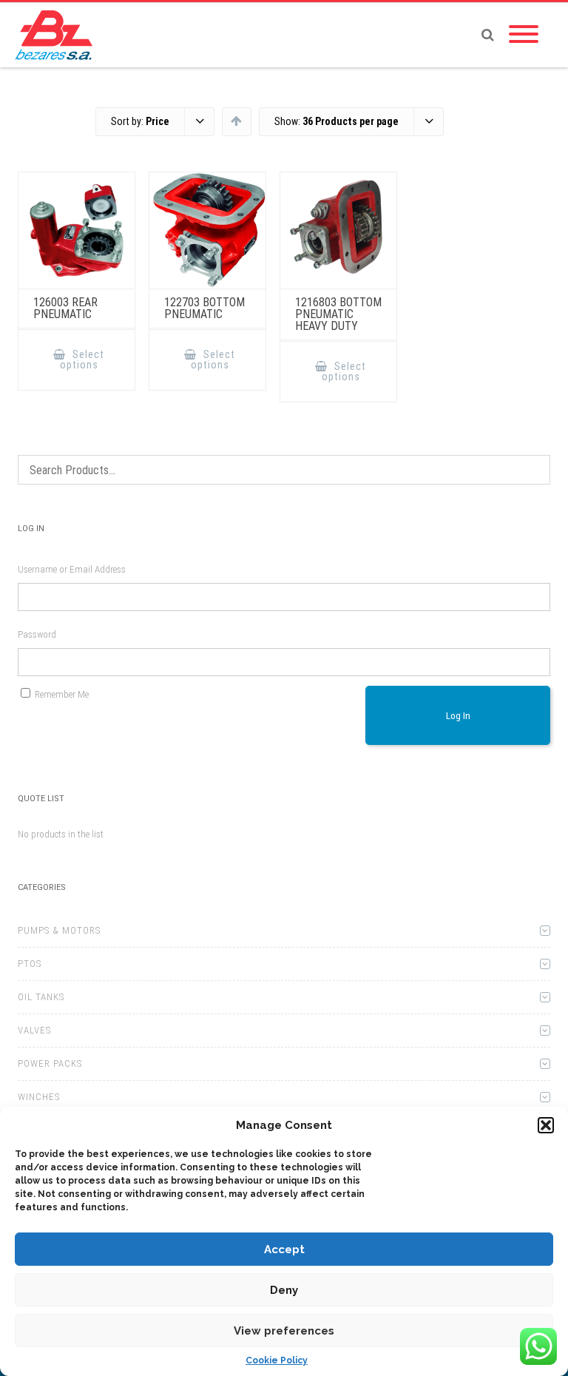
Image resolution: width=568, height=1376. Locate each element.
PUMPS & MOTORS (59, 930)
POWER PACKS (50, 1063)
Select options (82, 359)
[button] (545, 1125)
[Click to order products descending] (236, 121)
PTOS (29, 963)
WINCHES (39, 1096)
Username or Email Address (72, 569)
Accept (284, 1249)
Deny (284, 1290)
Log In (458, 715)
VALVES (34, 1030)
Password (37, 634)
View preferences (284, 1331)
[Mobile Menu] (523, 34)
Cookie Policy (277, 1360)
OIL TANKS (41, 996)
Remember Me (62, 694)
